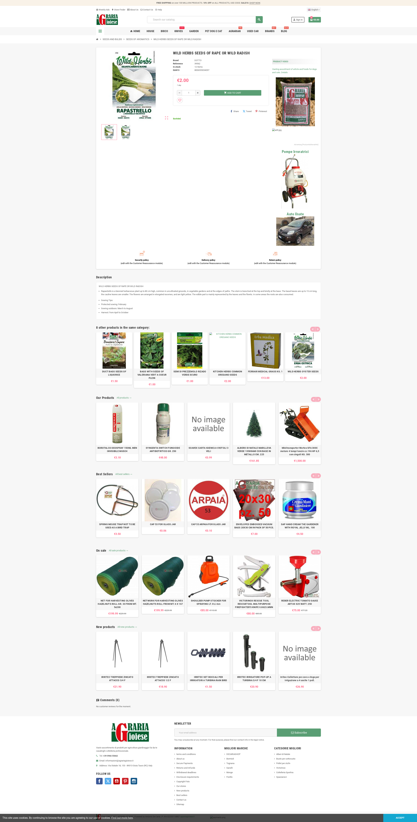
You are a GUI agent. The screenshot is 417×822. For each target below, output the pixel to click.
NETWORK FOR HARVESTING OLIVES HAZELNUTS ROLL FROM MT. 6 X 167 (163, 602)
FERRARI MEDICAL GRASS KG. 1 (265, 371)
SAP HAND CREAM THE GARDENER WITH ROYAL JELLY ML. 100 (300, 526)
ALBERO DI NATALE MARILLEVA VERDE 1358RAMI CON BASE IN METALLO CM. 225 (254, 451)
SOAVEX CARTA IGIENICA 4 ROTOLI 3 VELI (208, 449)
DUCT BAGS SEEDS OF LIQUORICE (114, 373)
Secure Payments (184, 763)
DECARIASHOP (233, 754)
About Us (134, 9)
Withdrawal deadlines (186, 772)
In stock (176, 67)
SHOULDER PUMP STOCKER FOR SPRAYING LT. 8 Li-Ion (208, 602)
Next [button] (317, 329)
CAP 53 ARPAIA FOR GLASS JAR (208, 524)
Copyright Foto (183, 781)
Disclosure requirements (187, 777)
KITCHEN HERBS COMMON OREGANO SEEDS (227, 373)
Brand (176, 60)
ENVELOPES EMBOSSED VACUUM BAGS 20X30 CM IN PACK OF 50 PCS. (254, 526)
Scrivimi (177, 118)
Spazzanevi (281, 777)
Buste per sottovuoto (285, 759)
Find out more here (122, 817)
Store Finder (118, 9)
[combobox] (205, 19)
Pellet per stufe (283, 763)
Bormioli (230, 759)
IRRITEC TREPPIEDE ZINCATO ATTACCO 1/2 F (163, 679)
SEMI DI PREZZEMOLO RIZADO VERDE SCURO (189, 373)
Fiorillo (229, 777)
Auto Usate (295, 214)
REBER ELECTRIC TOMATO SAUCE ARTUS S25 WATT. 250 (299, 602)
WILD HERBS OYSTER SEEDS (303, 371)
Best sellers (181, 795)
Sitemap (180, 804)
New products (182, 790)
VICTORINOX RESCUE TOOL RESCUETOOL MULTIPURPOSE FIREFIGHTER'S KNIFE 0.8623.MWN (254, 603)
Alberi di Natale (283, 754)
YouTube (116, 781)
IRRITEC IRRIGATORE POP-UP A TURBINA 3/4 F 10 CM (254, 679)
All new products (127, 627)
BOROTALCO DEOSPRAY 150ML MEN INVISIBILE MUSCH (117, 449)
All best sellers (123, 474)
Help (158, 9)
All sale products (118, 550)
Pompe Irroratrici (295, 152)
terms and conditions (186, 754)
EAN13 (176, 70)
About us (180, 759)
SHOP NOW (254, 3)
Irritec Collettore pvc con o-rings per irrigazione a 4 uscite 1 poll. (299, 679)
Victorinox (280, 768)
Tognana (230, 763)
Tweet (249, 111)
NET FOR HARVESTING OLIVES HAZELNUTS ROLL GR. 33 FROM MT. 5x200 (117, 603)
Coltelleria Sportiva (284, 772)
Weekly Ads (103, 9)
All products (124, 397)
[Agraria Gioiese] (107, 19)
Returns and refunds (185, 768)
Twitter (108, 781)
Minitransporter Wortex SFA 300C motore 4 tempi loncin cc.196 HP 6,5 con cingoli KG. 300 (299, 451)
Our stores (181, 786)
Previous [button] (312, 329)
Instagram (134, 781)
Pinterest (263, 111)
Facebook (99, 781)
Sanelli (229, 768)
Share (236, 111)
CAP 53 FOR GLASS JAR (163, 524)
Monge (229, 772)
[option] (114, 358)
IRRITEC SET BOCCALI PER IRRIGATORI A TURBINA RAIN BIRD (208, 679)
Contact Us (148, 9)
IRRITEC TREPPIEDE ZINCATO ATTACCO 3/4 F (117, 679)
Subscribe (300, 732)
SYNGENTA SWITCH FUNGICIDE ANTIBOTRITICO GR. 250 (163, 449)
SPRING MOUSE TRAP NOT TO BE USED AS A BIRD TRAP (117, 526)
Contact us (181, 800)
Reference (178, 63)
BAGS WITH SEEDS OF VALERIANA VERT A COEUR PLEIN (151, 374)
